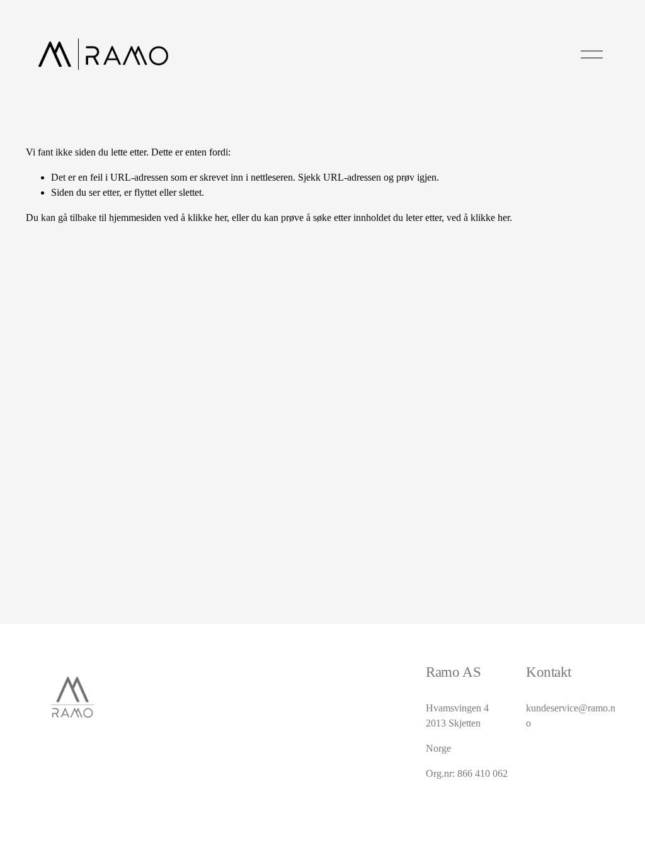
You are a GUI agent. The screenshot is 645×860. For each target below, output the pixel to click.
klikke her (207, 217)
